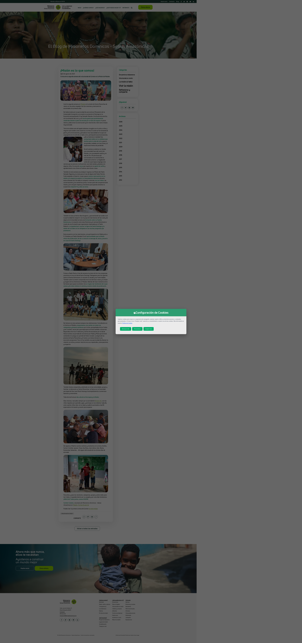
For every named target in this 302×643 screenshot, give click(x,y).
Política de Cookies (127, 323)
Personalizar (137, 329)
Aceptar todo (148, 329)
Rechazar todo (125, 329)
